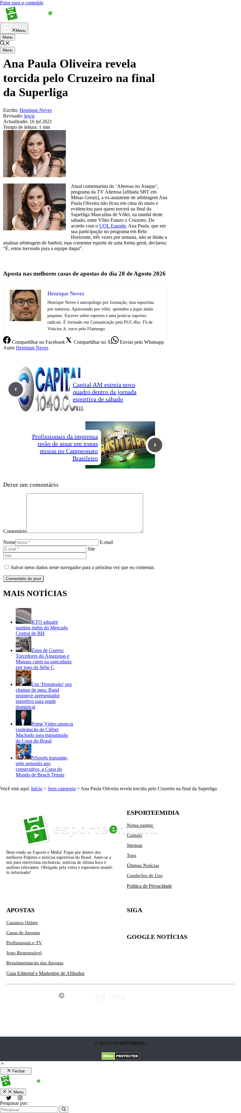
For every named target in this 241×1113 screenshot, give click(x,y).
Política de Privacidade (149, 886)
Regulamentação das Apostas (34, 962)
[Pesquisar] (63, 1109)
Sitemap (134, 845)
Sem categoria (62, 788)
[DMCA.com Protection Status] (121, 1056)
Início (36, 788)
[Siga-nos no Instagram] (145, 925)
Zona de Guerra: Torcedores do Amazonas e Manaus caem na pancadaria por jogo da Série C (44, 659)
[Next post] (155, 445)
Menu (8, 37)
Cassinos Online (22, 922)
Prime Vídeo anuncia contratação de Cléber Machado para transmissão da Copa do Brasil (44, 732)
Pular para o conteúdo (21, 2)
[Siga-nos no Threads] (171, 925)
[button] (5, 44)
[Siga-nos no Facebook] (158, 925)
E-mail (106, 542)
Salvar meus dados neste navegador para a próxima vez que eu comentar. (83, 567)
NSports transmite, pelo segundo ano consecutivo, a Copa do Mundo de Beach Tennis (42, 766)
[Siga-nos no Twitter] (132, 925)
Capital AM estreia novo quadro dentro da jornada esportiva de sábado (105, 392)
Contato (134, 835)
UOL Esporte (112, 225)
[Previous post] (15, 389)
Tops (131, 855)
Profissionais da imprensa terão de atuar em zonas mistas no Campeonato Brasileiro (65, 447)
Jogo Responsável (24, 952)
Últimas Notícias (143, 865)
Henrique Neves (32, 347)
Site (91, 548)
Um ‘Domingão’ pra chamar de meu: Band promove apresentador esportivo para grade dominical (44, 696)
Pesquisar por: (14, 1103)
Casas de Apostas (23, 932)
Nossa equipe (140, 825)
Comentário (14, 531)
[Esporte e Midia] (38, 19)
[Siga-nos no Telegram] (184, 925)
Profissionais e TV (24, 942)
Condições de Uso (145, 875)
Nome (9, 542)
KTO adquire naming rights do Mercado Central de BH (42, 627)
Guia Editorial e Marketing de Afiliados (45, 973)
